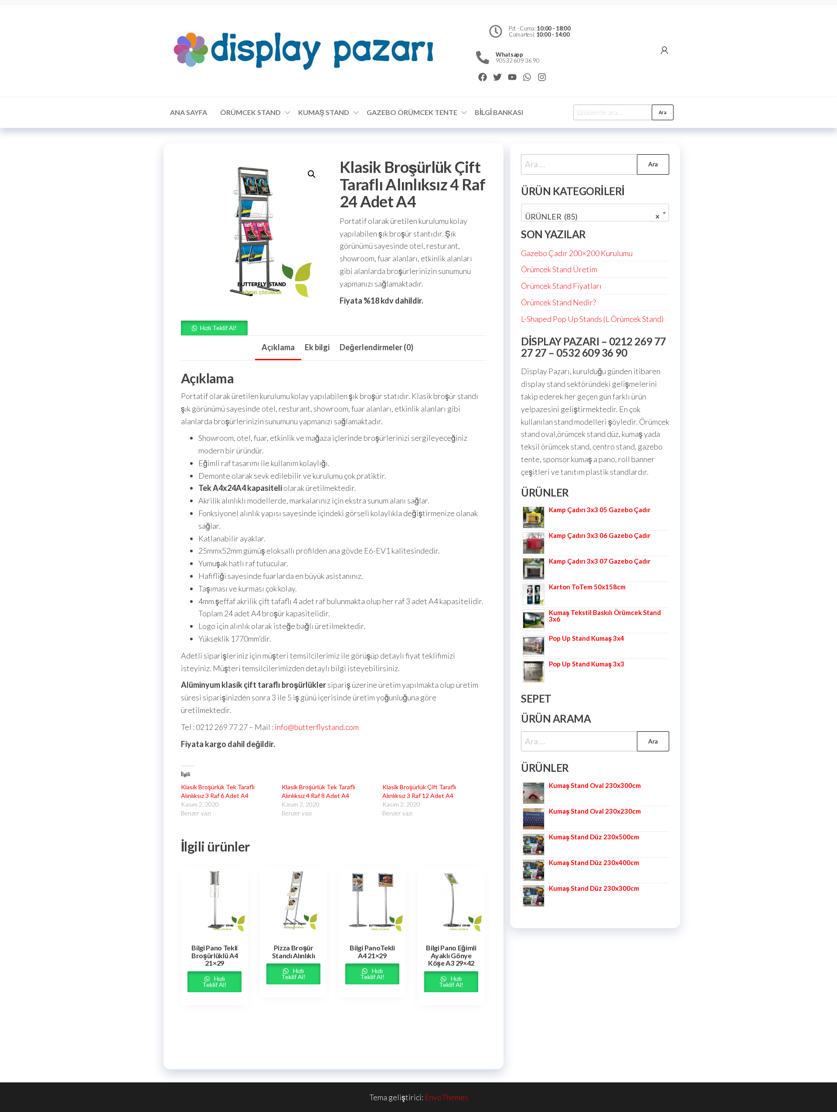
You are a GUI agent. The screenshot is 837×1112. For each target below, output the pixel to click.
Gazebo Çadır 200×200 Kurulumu (577, 253)
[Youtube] (512, 77)
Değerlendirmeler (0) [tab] (376, 347)
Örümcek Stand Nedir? (558, 302)
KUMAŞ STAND (323, 112)
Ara (663, 112)
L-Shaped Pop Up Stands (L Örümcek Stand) (592, 319)
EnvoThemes (446, 1097)
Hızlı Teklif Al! (218, 327)
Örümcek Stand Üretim (559, 269)
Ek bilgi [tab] (317, 347)
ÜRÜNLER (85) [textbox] (592, 216)
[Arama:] (595, 164)
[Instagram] (542, 77)
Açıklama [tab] (278, 347)
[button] (312, 174)
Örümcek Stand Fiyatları (561, 286)
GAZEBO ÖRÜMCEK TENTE (412, 112)
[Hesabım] (664, 50)
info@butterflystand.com (317, 727)
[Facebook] (482, 77)
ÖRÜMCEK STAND (250, 112)
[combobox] (595, 212)
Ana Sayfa (188, 112)
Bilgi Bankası (499, 112)
